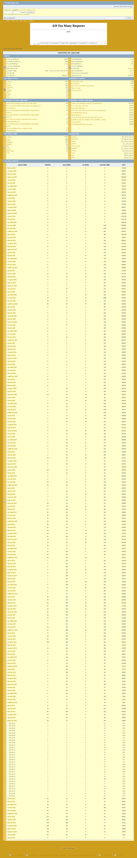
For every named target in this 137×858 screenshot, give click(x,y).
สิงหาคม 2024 (11, 240)
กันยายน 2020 (11, 382)
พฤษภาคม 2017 (12, 503)
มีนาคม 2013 (11, 654)
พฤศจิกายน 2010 (12, 813)
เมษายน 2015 (11, 578)
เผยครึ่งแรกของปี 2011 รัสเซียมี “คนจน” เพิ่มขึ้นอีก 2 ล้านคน (89, 119)
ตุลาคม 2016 (11, 524)
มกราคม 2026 (11, 189)
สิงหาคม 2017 (11, 494)
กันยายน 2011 (11, 708)
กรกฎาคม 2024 (11, 243)
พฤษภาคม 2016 (12, 539)
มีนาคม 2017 (11, 509)
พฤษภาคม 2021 (12, 358)
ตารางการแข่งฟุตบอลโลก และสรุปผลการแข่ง (19, 128)
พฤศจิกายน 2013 (12, 630)
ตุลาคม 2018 (11, 452)
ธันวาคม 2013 (11, 627)
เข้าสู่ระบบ (24, 10)
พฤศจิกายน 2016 (12, 521)
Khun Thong (10, 151)
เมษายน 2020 (11, 397)
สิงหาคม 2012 (11, 675)
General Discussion (77, 81)
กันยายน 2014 (11, 600)
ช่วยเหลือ (13, 20)
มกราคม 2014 (11, 624)
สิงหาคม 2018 (11, 458)
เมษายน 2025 (11, 216)
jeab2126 (74, 148)
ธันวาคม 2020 (11, 373)
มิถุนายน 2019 (11, 427)
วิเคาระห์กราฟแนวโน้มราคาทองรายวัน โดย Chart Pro (22, 119)
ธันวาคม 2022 (11, 301)
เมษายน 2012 (11, 687)
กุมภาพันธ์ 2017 (12, 512)
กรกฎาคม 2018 (11, 461)
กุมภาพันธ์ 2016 (12, 548)
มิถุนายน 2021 (11, 355)
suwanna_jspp (76, 146)
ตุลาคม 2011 (11, 705)
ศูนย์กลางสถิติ (18, 48)
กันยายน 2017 (11, 491)
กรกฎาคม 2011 (11, 714)
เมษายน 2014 (11, 615)
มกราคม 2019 (11, 443)
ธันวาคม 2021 (11, 337)
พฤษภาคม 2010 (12, 832)
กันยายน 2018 (11, 455)
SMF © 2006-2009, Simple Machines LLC (68, 855)
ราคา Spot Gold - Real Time (80, 106)
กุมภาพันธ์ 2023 (12, 295)
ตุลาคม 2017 (11, 488)
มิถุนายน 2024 (11, 246)
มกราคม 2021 (11, 370)
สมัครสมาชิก (31, 20)
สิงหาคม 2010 (11, 822)
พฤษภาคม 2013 (12, 648)
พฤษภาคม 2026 (12, 177)
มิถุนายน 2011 (11, 717)
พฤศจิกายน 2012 (12, 666)
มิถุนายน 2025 (11, 210)
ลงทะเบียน (32, 10)
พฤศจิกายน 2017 (12, 485)
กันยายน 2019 (11, 418)
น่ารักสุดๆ (9, 82)
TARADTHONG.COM (8, 48)
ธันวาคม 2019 (11, 409)
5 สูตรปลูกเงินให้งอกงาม (13, 121)
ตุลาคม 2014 (11, 597)
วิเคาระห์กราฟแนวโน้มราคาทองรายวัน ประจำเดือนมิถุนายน (24, 106)
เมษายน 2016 (11, 542)
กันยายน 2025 (11, 201)
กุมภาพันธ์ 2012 (12, 693)
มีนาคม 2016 (11, 545)
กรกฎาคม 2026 (11, 171)
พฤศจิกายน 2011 (12, 702)
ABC (8, 92)
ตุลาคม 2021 (11, 343)
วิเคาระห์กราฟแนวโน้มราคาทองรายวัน (83, 86)
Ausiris (9, 84)
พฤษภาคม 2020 (12, 394)
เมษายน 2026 (11, 180)
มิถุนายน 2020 (11, 391)
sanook (9, 94)
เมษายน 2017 (11, 506)
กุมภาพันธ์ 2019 (12, 440)
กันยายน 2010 (11, 819)
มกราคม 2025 (11, 225)
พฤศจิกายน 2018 (12, 449)
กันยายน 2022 (11, 310)
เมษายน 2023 (11, 289)
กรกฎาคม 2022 (11, 316)
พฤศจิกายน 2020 (12, 376)
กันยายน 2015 (11, 563)
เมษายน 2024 (11, 252)
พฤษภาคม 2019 (12, 431)
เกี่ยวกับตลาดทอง (76, 90)
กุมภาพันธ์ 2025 (12, 222)
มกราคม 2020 (11, 406)
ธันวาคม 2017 (11, 482)
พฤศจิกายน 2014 (12, 594)
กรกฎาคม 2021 (11, 352)
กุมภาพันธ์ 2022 (12, 331)
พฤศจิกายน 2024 (12, 231)
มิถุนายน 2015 (11, 572)
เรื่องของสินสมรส (11, 130)
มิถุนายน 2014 (11, 609)
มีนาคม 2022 (11, 328)
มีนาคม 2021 (11, 364)
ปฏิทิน (21, 20)
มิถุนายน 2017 (11, 500)
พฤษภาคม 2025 (12, 213)
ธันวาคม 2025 (11, 192)
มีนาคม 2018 (11, 473)
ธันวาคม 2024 (11, 228)
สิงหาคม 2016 (11, 530)
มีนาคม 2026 (11, 183)
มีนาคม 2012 (11, 690)
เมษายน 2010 (11, 835)
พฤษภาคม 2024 (12, 249)
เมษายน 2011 (11, 798)
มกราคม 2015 (11, 588)
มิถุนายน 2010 (11, 829)
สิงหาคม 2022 (11, 313)
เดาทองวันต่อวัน (11, 108)
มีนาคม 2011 (11, 801)
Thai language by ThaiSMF (89, 855)
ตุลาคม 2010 (11, 816)
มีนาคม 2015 (11, 582)
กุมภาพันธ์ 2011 (12, 804)
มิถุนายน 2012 (11, 681)
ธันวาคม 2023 (11, 264)
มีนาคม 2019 (11, 437)
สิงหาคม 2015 (11, 566)
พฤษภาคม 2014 (12, 612)
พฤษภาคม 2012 (12, 684)
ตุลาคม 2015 (11, 560)
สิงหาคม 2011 (11, 711)
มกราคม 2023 (11, 298)
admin (73, 157)
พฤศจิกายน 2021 (12, 340)
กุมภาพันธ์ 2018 (12, 476)
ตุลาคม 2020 (11, 379)
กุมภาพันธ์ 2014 (12, 621)
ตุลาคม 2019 (11, 415)
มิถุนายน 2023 (11, 283)
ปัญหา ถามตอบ (76, 88)
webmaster (10, 87)
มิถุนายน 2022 (11, 319)
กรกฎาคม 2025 (11, 207)
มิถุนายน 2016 (11, 536)
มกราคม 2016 (11, 551)
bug (73, 155)
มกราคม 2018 (11, 479)
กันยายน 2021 (11, 346)
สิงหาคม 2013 (11, 639)
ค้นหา (17, 20)
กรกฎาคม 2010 (11, 825)
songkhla (9, 90)
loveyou (9, 85)
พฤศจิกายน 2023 (12, 267)
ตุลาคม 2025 (11, 198)
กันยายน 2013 (11, 636)
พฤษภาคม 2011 (12, 720)
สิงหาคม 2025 (11, 204)
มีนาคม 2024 (11, 255)
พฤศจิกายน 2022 (12, 304)
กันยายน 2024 (11, 237)
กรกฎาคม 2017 (11, 497)
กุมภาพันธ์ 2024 (12, 258)
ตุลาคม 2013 (11, 633)
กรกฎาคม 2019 (11, 424)
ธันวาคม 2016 (11, 518)
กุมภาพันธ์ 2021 (12, 367)
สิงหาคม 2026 (11, 168)
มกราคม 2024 (11, 261)
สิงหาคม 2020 (11, 385)
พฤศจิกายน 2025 (12, 195)
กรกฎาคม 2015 (11, 569)
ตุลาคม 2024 (11, 234)
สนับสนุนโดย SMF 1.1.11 (47, 855)
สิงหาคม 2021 (11, 349)
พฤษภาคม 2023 (12, 286)
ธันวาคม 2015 (11, 554)
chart (8, 89)
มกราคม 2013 (11, 660)
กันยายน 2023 (11, 273)
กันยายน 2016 (11, 527)
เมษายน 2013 (11, 651)
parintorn (74, 143)
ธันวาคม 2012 (11, 663)
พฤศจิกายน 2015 (12, 557)
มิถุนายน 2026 (11, 174)
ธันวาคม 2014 (11, 591)
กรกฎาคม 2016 (11, 533)
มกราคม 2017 (11, 515)
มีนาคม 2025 (11, 219)
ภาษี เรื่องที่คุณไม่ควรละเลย (79, 113)
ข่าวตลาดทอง (75, 83)
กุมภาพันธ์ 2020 (12, 403)
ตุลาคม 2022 (11, 307)
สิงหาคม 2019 (11, 421)
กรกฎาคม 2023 (11, 280)
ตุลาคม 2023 (11, 270)
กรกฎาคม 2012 (11, 678)
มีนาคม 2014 (11, 618)
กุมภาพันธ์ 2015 (12, 585)
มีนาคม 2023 (11, 292)
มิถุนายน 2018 (11, 464)
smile (8, 97)
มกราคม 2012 (11, 696)
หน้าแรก (8, 20)
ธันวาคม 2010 (11, 810)
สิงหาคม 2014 (11, 603)
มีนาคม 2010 (11, 838)
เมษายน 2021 (11, 361)
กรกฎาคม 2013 (11, 642)
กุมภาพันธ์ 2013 (12, 657)
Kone (8, 96)
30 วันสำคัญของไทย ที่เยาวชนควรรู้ (82, 124)
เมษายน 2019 (11, 434)
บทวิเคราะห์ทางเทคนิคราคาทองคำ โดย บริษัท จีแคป (22, 103)
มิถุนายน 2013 (11, 645)
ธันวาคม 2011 (11, 699)
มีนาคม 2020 (11, 400)
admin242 (130, 68)
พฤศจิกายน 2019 (12, 412)
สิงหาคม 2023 (11, 277)
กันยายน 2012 (11, 672)
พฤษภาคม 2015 (12, 575)
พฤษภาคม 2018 (12, 467)
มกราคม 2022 (11, 334)
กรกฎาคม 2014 (11, 606)
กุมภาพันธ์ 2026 (12, 186)
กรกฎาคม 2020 (11, 388)
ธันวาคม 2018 (11, 446)
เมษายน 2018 (11, 470)
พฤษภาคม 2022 (12, 322)
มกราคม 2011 (11, 807)
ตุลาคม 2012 (11, 669)
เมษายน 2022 (11, 325)
